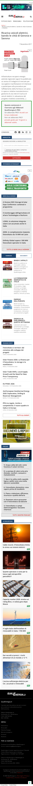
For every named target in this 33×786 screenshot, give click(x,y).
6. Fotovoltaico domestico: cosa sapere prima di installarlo (16, 488)
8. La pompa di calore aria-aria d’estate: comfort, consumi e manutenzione (16, 473)
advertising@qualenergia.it (13, 746)
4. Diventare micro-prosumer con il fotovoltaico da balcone (15, 500)
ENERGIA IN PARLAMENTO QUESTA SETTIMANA (22, 320)
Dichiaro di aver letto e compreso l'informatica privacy (16, 150)
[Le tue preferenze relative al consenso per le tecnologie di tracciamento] (30, 783)
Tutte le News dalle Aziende (18, 249)
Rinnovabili (17, 21)
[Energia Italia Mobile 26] (16, 181)
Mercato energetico (6, 732)
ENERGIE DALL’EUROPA (19, 300)
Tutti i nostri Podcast (22, 515)
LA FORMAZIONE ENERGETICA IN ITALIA (20, 280)
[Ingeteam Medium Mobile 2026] (16, 61)
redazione (20, 772)
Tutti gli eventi (23, 415)
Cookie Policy (10, 777)
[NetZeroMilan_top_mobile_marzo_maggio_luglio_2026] (16, 7)
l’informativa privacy (24, 152)
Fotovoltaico (6, 21)
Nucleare (3, 736)
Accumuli (3, 734)
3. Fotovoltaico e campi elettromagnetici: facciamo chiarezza (14, 508)
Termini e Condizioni (21, 777)
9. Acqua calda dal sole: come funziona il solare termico (15, 466)
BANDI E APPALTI (20, 260)
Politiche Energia (6, 730)
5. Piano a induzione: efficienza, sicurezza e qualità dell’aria (16, 494)
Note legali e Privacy (23, 776)
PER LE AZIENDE (7, 741)
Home (3, 25)
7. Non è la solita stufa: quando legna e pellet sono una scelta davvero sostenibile (16, 481)
